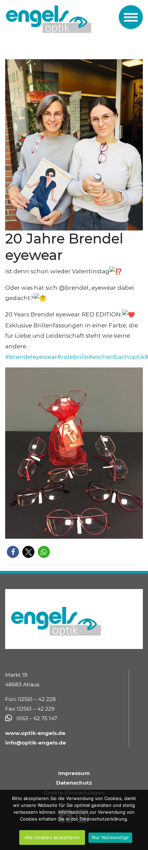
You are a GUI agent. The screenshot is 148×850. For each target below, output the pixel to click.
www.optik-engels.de (35, 733)
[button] (13, 552)
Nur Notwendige (110, 837)
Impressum (74, 773)
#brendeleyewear (31, 356)
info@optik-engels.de (35, 742)
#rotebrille (72, 356)
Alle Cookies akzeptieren (52, 837)
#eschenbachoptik (116, 356)
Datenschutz (74, 782)
